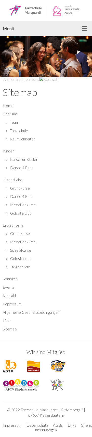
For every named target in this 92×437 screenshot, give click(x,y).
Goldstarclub (21, 213)
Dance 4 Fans (21, 167)
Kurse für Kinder (24, 159)
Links (7, 320)
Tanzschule (19, 130)
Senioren (10, 278)
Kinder (8, 151)
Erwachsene (13, 225)
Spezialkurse (20, 250)
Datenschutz (37, 425)
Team (14, 122)
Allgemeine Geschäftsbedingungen (31, 312)
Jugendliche (12, 179)
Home (8, 105)
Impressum (12, 303)
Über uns (10, 113)
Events (8, 287)
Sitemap (10, 329)
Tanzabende (20, 266)
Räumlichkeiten (23, 139)
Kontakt (9, 295)
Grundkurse (20, 188)
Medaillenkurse (23, 204)
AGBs (58, 425)
